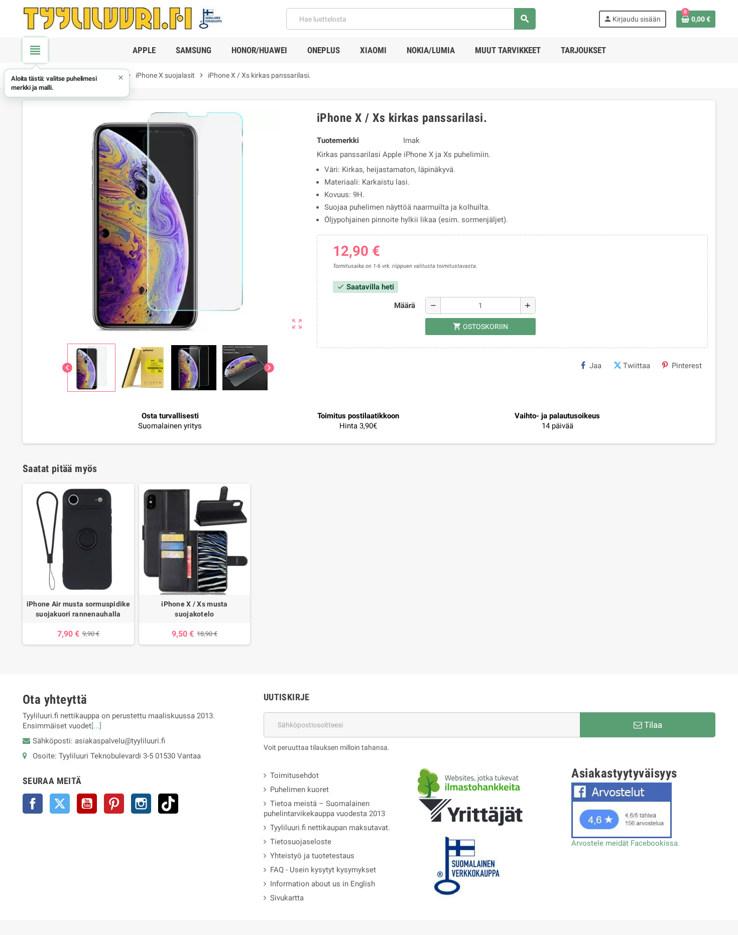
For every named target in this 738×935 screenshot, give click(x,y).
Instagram (141, 804)
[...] (96, 725)
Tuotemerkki (338, 140)
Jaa (595, 365)
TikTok (168, 804)
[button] (67, 83)
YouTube (87, 804)
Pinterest (687, 365)
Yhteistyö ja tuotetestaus (312, 855)
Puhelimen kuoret (299, 789)
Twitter (60, 804)
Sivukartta (287, 897)
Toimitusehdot (294, 775)
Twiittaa (636, 365)
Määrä (404, 305)
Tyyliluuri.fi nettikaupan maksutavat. (330, 827)
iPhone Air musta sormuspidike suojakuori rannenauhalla (78, 609)
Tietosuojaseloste (300, 841)
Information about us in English (322, 883)
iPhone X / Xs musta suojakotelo (194, 609)
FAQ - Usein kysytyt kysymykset (323, 869)
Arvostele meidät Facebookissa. (625, 843)
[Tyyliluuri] (123, 18)
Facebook (33, 804)
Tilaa (652, 725)
